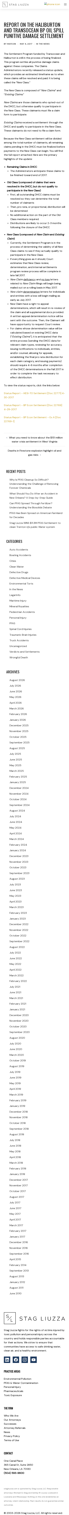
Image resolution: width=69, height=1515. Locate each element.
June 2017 (15, 1208)
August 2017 (16, 1197)
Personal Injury (17, 617)
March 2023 (16, 907)
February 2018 (17, 1168)
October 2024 (18, 799)
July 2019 (14, 1072)
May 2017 (15, 1214)
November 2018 (18, 1117)
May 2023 (15, 896)
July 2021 (14, 986)
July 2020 (15, 1043)
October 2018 (17, 1123)
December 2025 (19, 725)
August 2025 (17, 748)
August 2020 (17, 1038)
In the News (43, 44)
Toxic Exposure (13, 1395)
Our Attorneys (12, 1419)
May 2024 (15, 827)
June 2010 (15, 1293)
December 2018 (18, 1111)
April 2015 (15, 1259)
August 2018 (16, 1134)
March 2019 (16, 1094)
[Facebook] (16, 1360)
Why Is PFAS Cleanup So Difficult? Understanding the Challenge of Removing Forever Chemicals (33, 484)
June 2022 (15, 958)
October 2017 (17, 1191)
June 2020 (15, 1049)
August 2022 (17, 947)
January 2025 (17, 782)
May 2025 (15, 765)
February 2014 (17, 1265)
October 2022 (17, 935)
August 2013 (16, 1276)
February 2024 (18, 844)
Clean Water (16, 566)
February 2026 (18, 714)
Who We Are (11, 1415)
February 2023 (18, 913)
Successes (10, 1423)
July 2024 (15, 816)
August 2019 (16, 1066)
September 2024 (19, 805)
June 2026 (15, 691)
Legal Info (15, 595)
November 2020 (19, 1020)
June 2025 (15, 759)
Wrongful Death (18, 657)
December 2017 (18, 1180)
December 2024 (19, 788)
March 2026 (16, 708)
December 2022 (18, 924)
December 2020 (19, 1015)
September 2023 (19, 873)
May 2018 (15, 1151)
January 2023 (17, 918)
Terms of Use (11, 1440)
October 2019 (17, 1060)
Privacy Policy (12, 1436)
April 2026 (15, 702)
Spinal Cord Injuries (20, 629)
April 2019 (15, 1089)
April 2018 (15, 1157)
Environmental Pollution (17, 1378)
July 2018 (14, 1140)
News (7, 1432)
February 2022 (18, 981)
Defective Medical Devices (24, 578)
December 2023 (18, 856)
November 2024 (19, 793)
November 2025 (18, 731)
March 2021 (16, 998)
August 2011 (16, 1287)
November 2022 (18, 930)
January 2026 (17, 720)
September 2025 (19, 742)
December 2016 (18, 1242)
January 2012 (17, 1282)
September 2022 (19, 941)
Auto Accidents (18, 549)
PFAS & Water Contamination (21, 1383)
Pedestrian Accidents (22, 612)
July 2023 (15, 884)
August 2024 (17, 810)
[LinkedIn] (7, 1360)
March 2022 (16, 975)
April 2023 (15, 901)
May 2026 (15, 697)
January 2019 (17, 1106)
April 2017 (15, 1219)
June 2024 (15, 822)
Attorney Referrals (15, 1428)
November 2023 (18, 862)
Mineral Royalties (19, 606)
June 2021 (15, 992)
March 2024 (16, 839)
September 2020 (19, 1032)
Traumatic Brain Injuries (22, 634)
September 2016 (19, 1253)
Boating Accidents (20, 555)
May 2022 (15, 964)
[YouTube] (33, 1360)
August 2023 (17, 878)
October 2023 (17, 867)
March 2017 (16, 1225)
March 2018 (16, 1162)
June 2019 (15, 1077)
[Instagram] (25, 1360)
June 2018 (15, 1145)
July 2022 (15, 952)
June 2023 (15, 890)
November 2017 (18, 1185)
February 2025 (18, 776)
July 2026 (15, 685)
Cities (12, 561)
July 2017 (14, 1202)
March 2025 (16, 771)
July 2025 (15, 754)
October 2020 (18, 1026)
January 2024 (17, 850)
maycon (11, 44)
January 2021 (17, 1009)
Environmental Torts (21, 583)
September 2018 (19, 1128)
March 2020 (16, 1055)
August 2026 (17, 680)
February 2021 (17, 1003)
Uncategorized (18, 646)
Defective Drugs (18, 572)
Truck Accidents (19, 640)
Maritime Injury (17, 600)
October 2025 (17, 737)
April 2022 (15, 969)
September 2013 (19, 1270)
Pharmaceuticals (13, 1391)
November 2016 (18, 1248)
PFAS (12, 623)
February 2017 (17, 1231)
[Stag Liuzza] (15, 4)
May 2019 (15, 1083)
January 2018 (17, 1174)
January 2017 (17, 1236)
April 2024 (15, 833)
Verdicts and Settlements (24, 651)
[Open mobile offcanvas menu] (65, 4)
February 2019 (17, 1100)
